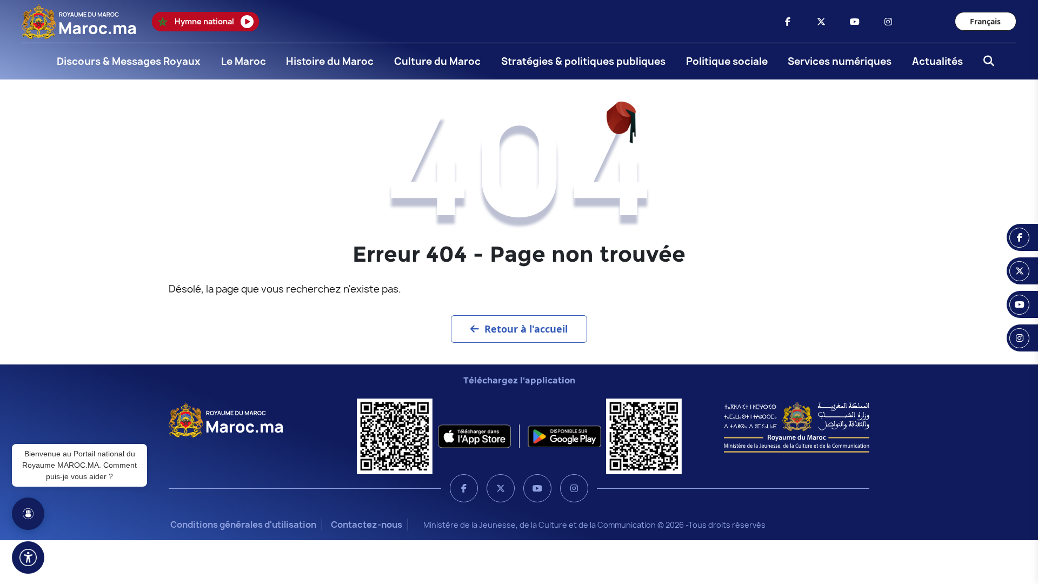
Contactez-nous (366, 524)
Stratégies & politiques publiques (583, 61)
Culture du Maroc (437, 61)
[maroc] (787, 21)
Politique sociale (727, 61)
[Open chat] (28, 513)
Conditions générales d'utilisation (243, 524)
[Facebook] (464, 488)
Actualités (937, 61)
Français (985, 21)
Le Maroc (243, 61)
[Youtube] (537, 488)
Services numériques (839, 61)
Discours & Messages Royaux (129, 61)
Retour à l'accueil (526, 328)
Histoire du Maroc (330, 61)
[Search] (985, 61)
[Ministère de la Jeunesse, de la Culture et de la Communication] (796, 427)
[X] (501, 488)
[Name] (28, 557)
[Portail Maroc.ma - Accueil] (226, 419)
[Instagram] (574, 488)
